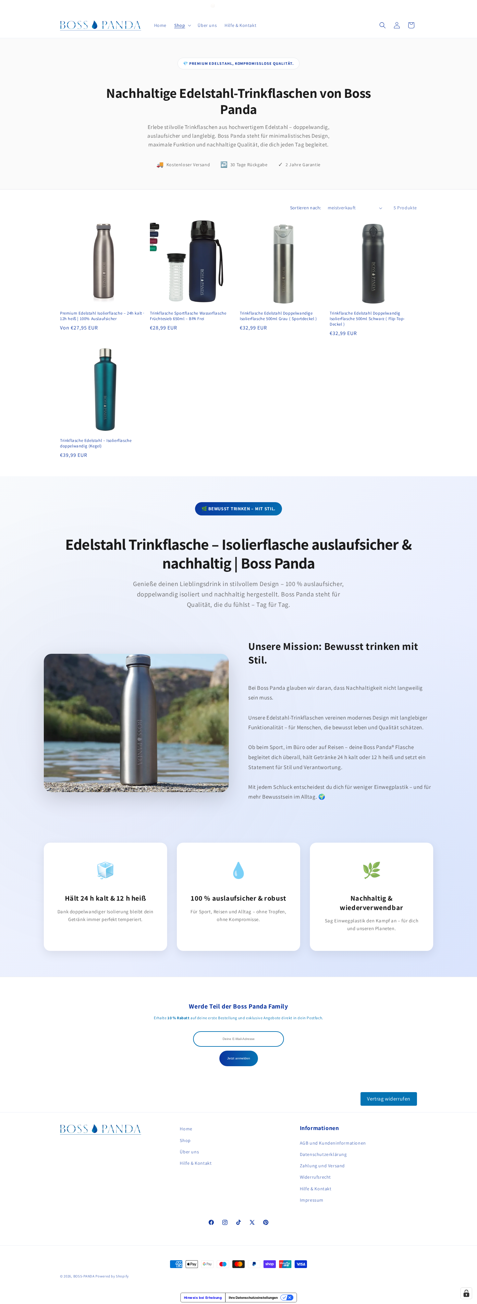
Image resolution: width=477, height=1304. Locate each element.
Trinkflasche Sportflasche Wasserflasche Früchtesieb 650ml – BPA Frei (188, 316)
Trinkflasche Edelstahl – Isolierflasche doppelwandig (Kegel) (95, 443)
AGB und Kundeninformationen (333, 1143)
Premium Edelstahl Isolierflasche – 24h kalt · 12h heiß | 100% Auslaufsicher (102, 316)
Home (186, 1129)
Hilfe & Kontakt (196, 1163)
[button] (182, 25)
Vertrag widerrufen (388, 1098)
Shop (185, 1140)
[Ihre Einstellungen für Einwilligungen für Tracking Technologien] (466, 1293)
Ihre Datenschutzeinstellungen (253, 1297)
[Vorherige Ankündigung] (62, 6)
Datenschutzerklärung (323, 1154)
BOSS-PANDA (84, 1276)
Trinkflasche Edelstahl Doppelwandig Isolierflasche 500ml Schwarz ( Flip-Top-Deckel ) (367, 319)
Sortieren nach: (305, 208)
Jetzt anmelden (238, 1058)
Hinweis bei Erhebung (203, 1297)
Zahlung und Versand (322, 1166)
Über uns (189, 1152)
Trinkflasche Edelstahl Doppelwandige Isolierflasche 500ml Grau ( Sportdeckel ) (278, 316)
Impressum (312, 1200)
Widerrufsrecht (315, 1177)
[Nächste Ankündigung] (415, 6)
